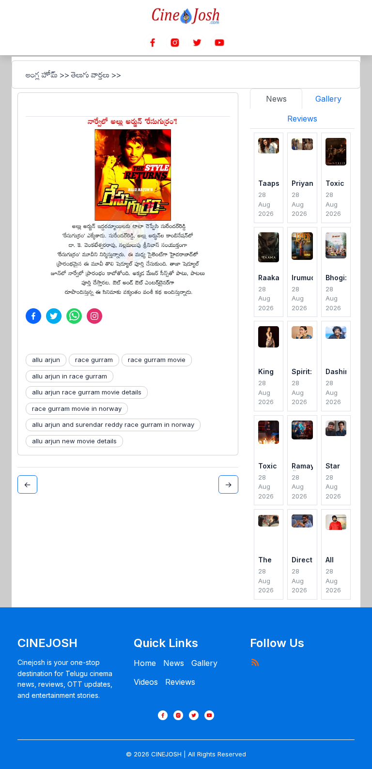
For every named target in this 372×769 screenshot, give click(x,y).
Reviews (180, 682)
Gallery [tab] (328, 99)
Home (145, 663)
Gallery (204, 663)
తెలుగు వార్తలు (90, 74)
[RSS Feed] (255, 662)
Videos (146, 682)
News (173, 663)
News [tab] (276, 99)
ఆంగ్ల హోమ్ (42, 74)
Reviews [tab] (302, 118)
